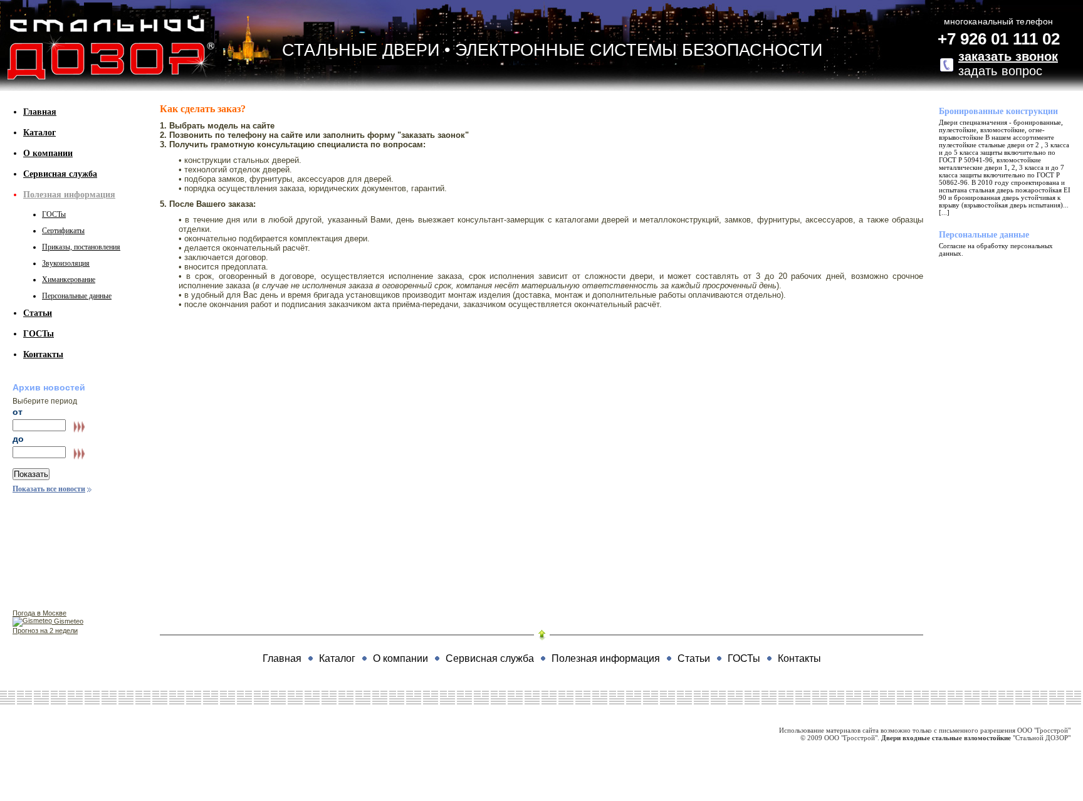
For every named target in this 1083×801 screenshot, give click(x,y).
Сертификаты (63, 230)
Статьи (37, 313)
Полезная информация (69, 194)
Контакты (43, 354)
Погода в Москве (39, 613)
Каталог (39, 132)
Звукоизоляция (66, 263)
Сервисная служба (60, 174)
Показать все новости (49, 488)
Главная (39, 112)
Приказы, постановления (81, 247)
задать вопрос (1008, 64)
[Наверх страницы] (541, 635)
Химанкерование (68, 279)
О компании (48, 153)
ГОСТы (54, 214)
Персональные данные (77, 295)
